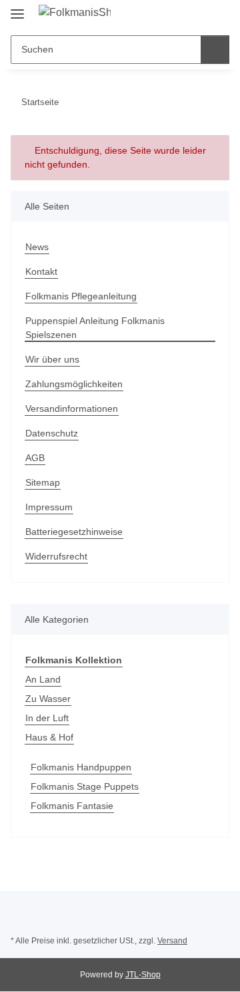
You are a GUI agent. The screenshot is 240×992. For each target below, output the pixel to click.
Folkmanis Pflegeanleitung (81, 296)
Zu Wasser (48, 698)
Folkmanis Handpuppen (81, 767)
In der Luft (47, 718)
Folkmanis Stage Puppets (85, 786)
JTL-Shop (143, 974)
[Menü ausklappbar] (17, 8)
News (37, 247)
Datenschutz (51, 433)
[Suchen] (215, 49)
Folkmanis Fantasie (72, 805)
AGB (35, 457)
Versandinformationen (71, 408)
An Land (43, 679)
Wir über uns (52, 359)
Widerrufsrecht (56, 556)
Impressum (49, 507)
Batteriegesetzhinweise (74, 531)
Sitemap (42, 482)
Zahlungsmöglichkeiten (74, 384)
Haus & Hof (49, 737)
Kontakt (41, 271)
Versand (172, 940)
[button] (176, 14)
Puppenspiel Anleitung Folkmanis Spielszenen (95, 327)
